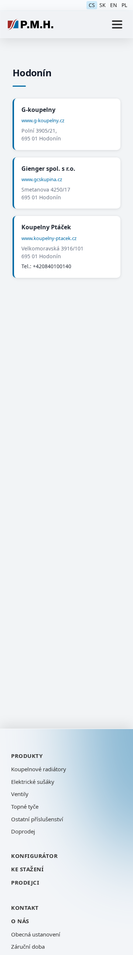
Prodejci (25, 882)
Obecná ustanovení (35, 934)
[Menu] (117, 24)
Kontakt (25, 907)
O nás (20, 921)
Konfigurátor (34, 855)
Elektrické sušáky (32, 781)
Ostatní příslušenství (37, 819)
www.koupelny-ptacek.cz (48, 238)
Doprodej (23, 831)
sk (102, 5)
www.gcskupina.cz (41, 179)
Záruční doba (28, 946)
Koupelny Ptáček (46, 227)
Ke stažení (27, 869)
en (113, 5)
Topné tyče (24, 806)
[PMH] (30, 24)
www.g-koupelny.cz (42, 120)
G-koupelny (38, 110)
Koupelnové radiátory (38, 769)
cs (92, 5)
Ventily (19, 794)
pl (124, 5)
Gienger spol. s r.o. (48, 168)
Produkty (26, 755)
